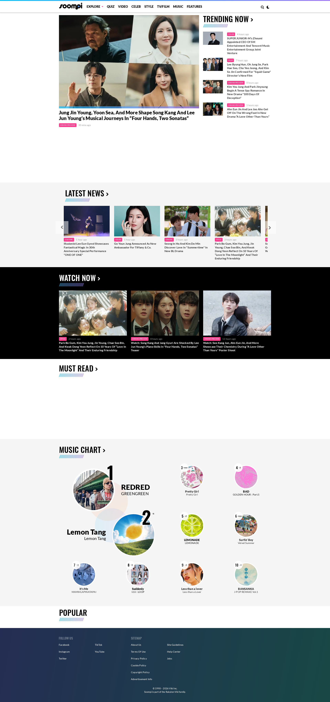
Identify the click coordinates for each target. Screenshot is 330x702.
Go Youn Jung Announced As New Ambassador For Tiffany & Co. (135, 245)
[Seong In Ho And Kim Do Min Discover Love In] (187, 221)
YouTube (99, 651)
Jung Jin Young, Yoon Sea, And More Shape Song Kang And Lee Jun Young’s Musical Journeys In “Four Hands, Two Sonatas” (127, 115)
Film (230, 60)
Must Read (76, 368)
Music (178, 6)
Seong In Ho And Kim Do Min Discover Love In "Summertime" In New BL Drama (186, 247)
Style (148, 6)
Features (194, 6)
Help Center (173, 651)
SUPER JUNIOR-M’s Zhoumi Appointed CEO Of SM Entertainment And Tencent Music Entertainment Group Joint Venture (248, 46)
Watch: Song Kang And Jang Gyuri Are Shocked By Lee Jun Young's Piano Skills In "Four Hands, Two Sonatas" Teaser (165, 346)
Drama (169, 239)
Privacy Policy (139, 658)
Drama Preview (67, 125)
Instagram (64, 651)
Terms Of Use (138, 651)
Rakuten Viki (172, 691)
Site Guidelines (175, 644)
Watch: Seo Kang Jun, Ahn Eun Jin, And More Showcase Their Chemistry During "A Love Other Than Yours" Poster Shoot (234, 346)
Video (123, 6)
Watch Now (77, 277)
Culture (69, 239)
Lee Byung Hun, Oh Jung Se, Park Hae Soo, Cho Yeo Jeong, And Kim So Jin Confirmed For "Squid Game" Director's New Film (249, 70)
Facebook (64, 644)
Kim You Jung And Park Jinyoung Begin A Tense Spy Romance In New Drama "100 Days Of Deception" (247, 92)
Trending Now (226, 18)
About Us (136, 644)
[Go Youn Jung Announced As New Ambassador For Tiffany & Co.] (137, 221)
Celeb (136, 6)
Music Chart (80, 449)
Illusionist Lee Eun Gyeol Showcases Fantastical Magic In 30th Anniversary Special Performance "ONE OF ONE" (86, 249)
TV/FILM (163, 6)
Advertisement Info (141, 679)
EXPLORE (93, 6)
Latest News (84, 193)
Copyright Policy (140, 672)
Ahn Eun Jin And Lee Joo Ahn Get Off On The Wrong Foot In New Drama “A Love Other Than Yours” (248, 112)
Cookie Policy (138, 665)
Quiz (111, 6)
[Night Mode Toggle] (268, 7)
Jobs (169, 658)
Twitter (63, 658)
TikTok (98, 644)
